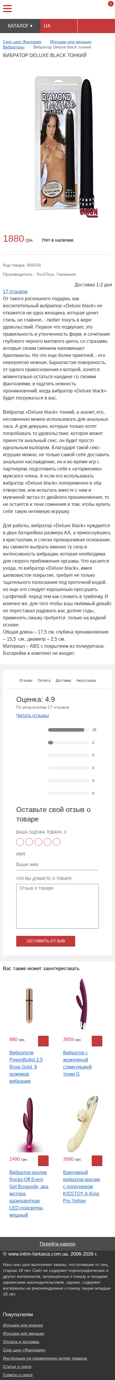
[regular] (38, 842)
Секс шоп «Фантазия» (24, 1349)
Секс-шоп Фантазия (22, 41)
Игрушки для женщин (70, 41)
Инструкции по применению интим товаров (45, 1358)
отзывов (15, 291)
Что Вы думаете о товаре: (44, 878)
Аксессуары (86, 680)
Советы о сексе (18, 1374)
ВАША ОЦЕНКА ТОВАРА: (41, 832)
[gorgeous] (56, 842)
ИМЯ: (21, 854)
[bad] (20, 842)
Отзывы (25, 680)
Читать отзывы (32, 715)
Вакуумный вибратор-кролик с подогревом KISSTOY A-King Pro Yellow (81, 1186)
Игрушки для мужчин (23, 1325)
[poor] (29, 842)
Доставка (63, 680)
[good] (47, 842)
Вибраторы (13, 47)
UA (47, 25)
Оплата (44, 680)
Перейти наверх (57, 1243)
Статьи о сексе (17, 1366)
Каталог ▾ (20, 25)
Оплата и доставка (21, 1341)
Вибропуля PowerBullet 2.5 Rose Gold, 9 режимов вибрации (26, 1067)
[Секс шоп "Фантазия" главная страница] (57, 9)
